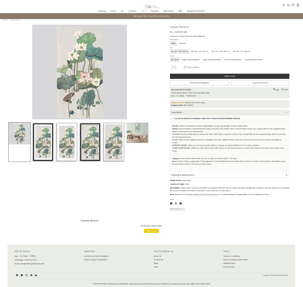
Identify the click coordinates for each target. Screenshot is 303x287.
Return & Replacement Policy (235, 260)
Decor (113, 11)
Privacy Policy (229, 267)
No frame (175, 60)
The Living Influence (281, 275)
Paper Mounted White (212, 60)
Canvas (182, 43)
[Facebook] (17, 275)
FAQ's (156, 267)
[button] (236, 67)
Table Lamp (134, 284)
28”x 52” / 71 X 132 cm (241, 51)
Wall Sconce (113, 284)
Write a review (151, 231)
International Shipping (199, 83)
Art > (177, 208)
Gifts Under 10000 (203, 284)
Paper (173, 43)
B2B (180, 11)
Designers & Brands (195, 11)
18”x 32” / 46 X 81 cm (199, 51)
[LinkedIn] (36, 275)
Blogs (156, 263)
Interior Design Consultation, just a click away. (151, 16)
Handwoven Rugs (154, 284)
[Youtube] (21, 275)
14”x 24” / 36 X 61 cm (179, 51)
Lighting (102, 11)
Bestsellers (169, 11)
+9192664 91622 (30, 260)
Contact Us (158, 260)
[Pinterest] (31, 275)
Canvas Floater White (253, 60)
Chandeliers (123, 284)
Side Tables (190, 284)
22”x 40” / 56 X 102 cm (220, 51)
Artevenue (186, 180)
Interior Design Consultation (95, 260)
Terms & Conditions (231, 256)
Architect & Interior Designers (96, 256)
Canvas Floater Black (232, 60)
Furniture (133, 11)
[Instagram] (26, 275)
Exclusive (155, 11)
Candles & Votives (177, 284)
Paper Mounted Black (191, 60)
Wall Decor (165, 284)
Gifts (143, 11)
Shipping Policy (229, 263)
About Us (157, 256)
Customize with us (260, 83)
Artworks (142, 284)
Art (122, 11)
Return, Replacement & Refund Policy (203, 194)
